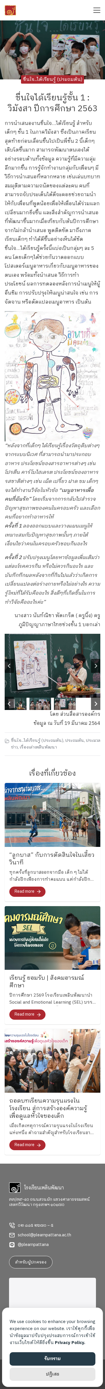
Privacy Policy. (70, 1342)
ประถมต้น (74, 740)
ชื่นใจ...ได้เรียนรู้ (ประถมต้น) (52, 79)
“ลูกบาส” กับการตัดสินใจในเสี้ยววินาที (51, 859)
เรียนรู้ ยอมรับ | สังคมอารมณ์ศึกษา (46, 982)
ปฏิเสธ (52, 1374)
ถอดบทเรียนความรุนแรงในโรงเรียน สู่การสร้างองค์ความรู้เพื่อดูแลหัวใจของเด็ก (48, 1108)
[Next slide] (95, 666)
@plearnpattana (33, 1244)
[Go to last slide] (9, 666)
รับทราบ (52, 1358)
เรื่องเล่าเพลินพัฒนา (38, 747)
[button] (16, 704)
